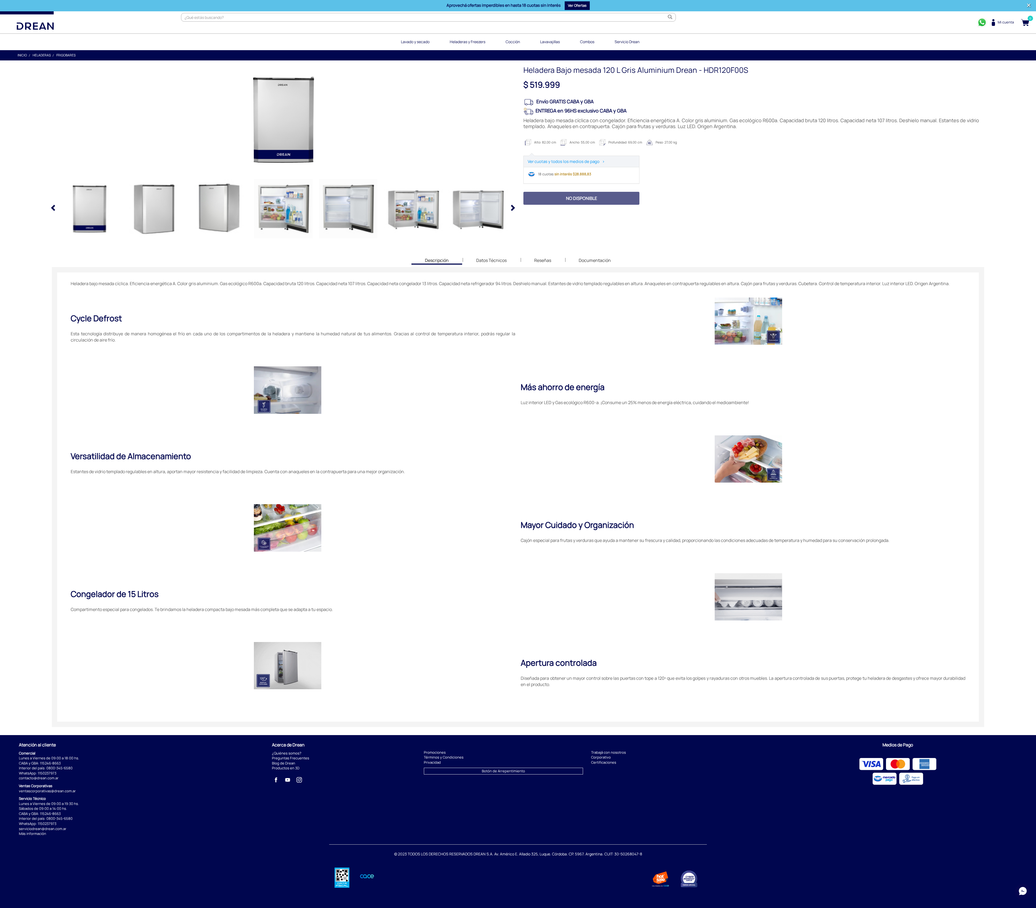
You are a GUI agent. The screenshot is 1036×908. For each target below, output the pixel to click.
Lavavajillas (550, 41)
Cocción (513, 41)
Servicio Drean (627, 41)
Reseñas (542, 260)
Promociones (435, 752)
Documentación (595, 260)
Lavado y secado (415, 41)
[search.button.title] (670, 17)
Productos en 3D (285, 768)
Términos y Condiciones (444, 757)
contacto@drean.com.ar (39, 778)
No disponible (581, 198)
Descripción (437, 261)
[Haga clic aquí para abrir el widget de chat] (1023, 892)
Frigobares (66, 55)
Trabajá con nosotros (608, 752)
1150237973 (47, 773)
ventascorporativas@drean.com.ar (47, 790)
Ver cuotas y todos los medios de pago (566, 161)
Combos (587, 41)
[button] (577, 5)
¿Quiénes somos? (286, 753)
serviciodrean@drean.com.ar (42, 828)
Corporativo (601, 757)
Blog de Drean (283, 763)
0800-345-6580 (59, 768)
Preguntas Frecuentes (290, 758)
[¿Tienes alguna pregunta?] (982, 22)
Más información (32, 833)
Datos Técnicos (491, 260)
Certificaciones (603, 762)
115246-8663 (50, 763)
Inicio (22, 55)
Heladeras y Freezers (467, 41)
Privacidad (432, 762)
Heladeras (42, 55)
